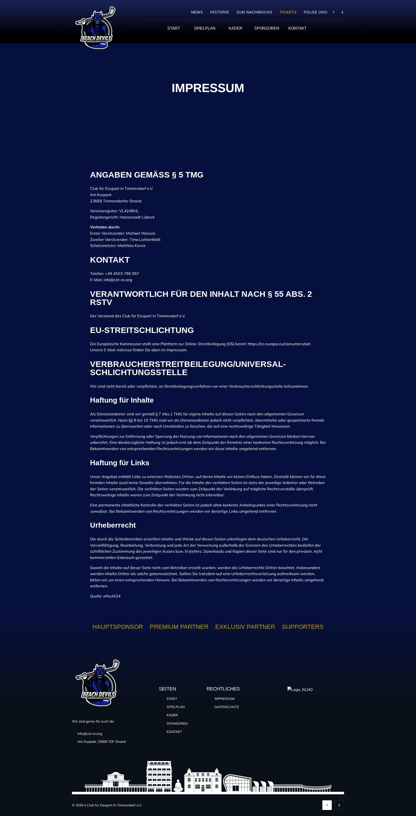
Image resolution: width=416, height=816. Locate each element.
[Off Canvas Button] (339, 28)
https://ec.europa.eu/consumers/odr (279, 343)
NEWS (197, 12)
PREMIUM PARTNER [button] (179, 626)
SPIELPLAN (204, 28)
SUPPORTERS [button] (303, 626)
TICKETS (288, 12)
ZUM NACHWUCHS (254, 12)
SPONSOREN (266, 28)
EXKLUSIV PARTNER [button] (245, 626)
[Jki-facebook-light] (333, 12)
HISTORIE (219, 12)
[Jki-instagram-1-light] (342, 12)
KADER (235, 28)
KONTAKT (297, 28)
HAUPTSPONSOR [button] (117, 626)
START (173, 28)
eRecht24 (112, 596)
